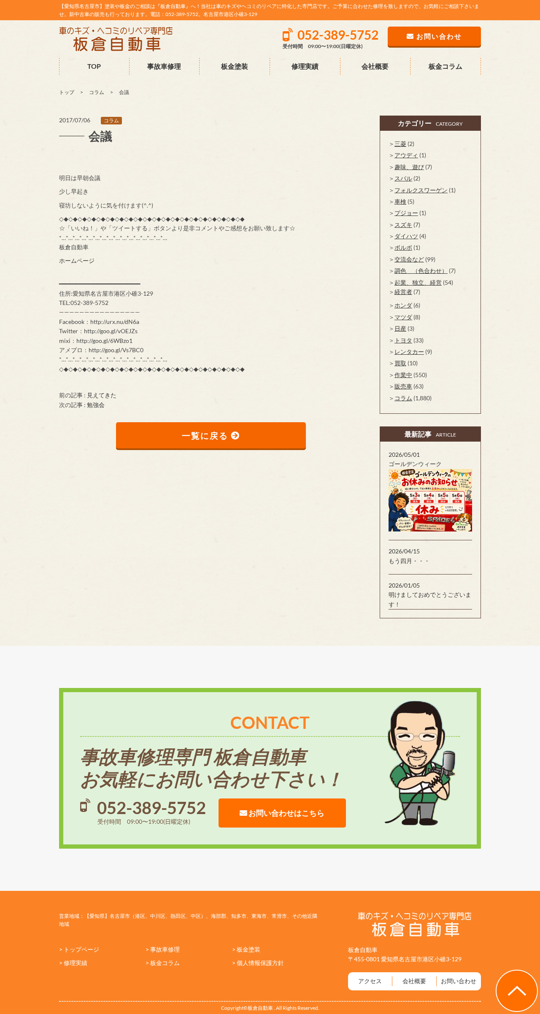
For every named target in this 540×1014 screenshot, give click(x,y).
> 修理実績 (73, 962)
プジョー (406, 212)
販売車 (403, 386)
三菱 (400, 143)
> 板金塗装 (246, 949)
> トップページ (79, 949)
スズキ (403, 224)
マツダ (403, 317)
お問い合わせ (458, 980)
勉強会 (96, 404)
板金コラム (445, 66)
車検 (400, 201)
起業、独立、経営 (418, 282)
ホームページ (76, 260)
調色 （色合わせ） (421, 270)
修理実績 (305, 66)
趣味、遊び (409, 166)
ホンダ (403, 305)
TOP (94, 66)
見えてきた (101, 395)
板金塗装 (234, 66)
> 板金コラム (163, 962)
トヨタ (403, 340)
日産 (400, 328)
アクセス (370, 980)
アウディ (406, 155)
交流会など (409, 259)
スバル (403, 178)
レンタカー (409, 351)
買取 (400, 363)
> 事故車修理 (163, 949)
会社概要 (375, 66)
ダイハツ (406, 236)
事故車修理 (164, 66)
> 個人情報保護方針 (258, 962)
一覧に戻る (206, 435)
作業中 (403, 374)
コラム (111, 120)
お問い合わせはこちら (285, 812)
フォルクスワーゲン (421, 190)
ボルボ (403, 247)
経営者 (403, 291)
